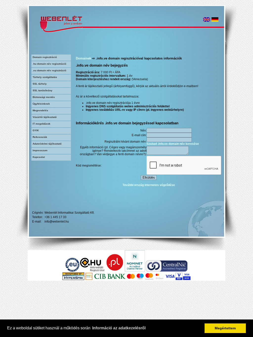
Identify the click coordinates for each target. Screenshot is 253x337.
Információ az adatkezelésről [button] (119, 328)
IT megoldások (41, 123)
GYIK (36, 130)
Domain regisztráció (45, 57)
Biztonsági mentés (44, 97)
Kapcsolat (39, 157)
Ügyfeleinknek (41, 103)
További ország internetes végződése (149, 185)
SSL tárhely (40, 83)
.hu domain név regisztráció (49, 63)
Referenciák (40, 137)
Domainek (83, 58)
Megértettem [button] (225, 328)
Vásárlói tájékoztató (45, 117)
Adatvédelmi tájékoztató (47, 143)
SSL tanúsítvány (42, 90)
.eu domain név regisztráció (49, 70)
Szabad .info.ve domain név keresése (173, 144)
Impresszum (40, 150)
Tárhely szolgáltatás (45, 77)
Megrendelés (40, 110)
